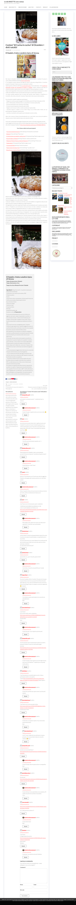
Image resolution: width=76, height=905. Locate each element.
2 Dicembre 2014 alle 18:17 (24, 474)
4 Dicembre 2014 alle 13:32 (24, 609)
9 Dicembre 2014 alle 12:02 (24, 702)
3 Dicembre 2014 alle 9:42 (24, 533)
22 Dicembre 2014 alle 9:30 (26, 852)
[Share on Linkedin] (14, 379)
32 (44, 49)
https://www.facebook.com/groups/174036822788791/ (32, 125)
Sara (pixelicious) (26, 607)
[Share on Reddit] (10, 379)
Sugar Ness (24, 575)
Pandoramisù (9, 143)
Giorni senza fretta (25, 80)
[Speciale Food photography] (62, 125)
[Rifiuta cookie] (74, 901)
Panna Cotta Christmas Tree (12, 147)
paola (23, 472)
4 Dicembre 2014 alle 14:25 (26, 629)
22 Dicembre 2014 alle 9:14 (24, 832)
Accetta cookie (27, 902)
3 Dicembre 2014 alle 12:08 (24, 577)
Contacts (38, 7)
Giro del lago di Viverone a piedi (62, 193)
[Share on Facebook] (6, 379)
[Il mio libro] (62, 46)
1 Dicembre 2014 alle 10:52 (24, 421)
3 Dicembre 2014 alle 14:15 (26, 595)
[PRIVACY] (55, 240)
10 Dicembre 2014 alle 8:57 (26, 789)
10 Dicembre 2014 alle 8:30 (26, 762)
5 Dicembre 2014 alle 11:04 (26, 658)
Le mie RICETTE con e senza (14, 2)
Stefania (24, 830)
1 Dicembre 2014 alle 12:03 (24, 450)
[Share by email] (16, 379)
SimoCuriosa (25, 531)
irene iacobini (25, 802)
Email (35, 884)
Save (13, 378)
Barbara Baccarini (26, 448)
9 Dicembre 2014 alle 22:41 (26, 733)
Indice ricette (12, 7)
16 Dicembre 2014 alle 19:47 (24, 804)
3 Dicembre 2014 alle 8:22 (26, 520)
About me (30, 7)
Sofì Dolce (24, 671)
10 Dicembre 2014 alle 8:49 (24, 775)
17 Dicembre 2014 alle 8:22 (26, 819)
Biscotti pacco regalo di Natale (13, 150)
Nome (21, 884)
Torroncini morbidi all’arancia (13, 131)
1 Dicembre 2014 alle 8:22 (24, 397)
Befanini (8, 134)
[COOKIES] (55, 246)
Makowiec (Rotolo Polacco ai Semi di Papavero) (17, 140)
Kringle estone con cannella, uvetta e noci (15, 136)
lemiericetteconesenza (16, 50)
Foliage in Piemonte (61, 205)
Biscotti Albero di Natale (12, 138)
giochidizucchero (26, 773)
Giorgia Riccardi (26, 395)
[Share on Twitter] (8, 379)
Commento (23, 867)
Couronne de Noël (10, 145)
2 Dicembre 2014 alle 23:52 (24, 501)
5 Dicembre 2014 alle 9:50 (24, 640)
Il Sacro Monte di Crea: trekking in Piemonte (71, 200)
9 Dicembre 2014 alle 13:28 (26, 718)
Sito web (22, 890)
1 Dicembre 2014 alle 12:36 (26, 463)
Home (5, 7)
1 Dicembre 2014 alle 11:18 (26, 439)
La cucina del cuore (26, 85)
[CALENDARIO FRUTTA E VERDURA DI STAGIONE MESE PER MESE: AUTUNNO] (62, 96)
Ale (23, 419)
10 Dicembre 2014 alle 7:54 (24, 747)
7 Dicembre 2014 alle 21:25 (26, 689)
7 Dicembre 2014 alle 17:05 (24, 673)
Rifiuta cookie (35, 902)
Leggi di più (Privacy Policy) (47, 902)
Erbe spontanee (22, 7)
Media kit (45, 7)
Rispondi (23, 403)
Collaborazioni (53, 7)
